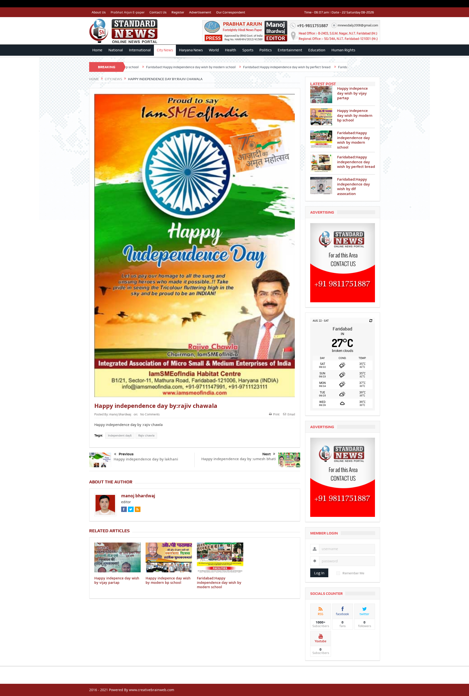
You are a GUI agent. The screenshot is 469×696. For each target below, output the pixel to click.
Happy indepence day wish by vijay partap (116, 580)
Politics (265, 50)
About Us (99, 12)
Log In (319, 572)
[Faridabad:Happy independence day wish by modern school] (321, 139)
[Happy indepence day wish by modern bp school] (321, 116)
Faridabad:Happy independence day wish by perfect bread (237, 67)
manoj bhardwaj (120, 414)
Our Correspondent (230, 12)
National (115, 50)
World (214, 50)
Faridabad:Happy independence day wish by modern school (141, 67)
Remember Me (353, 573)
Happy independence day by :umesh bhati (238, 458)
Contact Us (158, 12)
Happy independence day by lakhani (146, 459)
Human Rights (343, 50)
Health (230, 50)
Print (276, 414)
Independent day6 (120, 435)
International (140, 50)
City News (165, 50)
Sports (247, 50)
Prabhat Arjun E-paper (128, 12)
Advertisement (200, 12)
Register (177, 12)
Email (291, 414)
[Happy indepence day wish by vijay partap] (321, 94)
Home (97, 50)
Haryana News (191, 50)
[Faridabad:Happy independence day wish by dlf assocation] (321, 185)
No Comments (150, 414)
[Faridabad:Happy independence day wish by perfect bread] (321, 163)
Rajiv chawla (146, 435)
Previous (126, 454)
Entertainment (290, 50)
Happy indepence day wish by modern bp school (168, 580)
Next (266, 454)
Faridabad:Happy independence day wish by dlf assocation (332, 67)
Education (316, 50)
